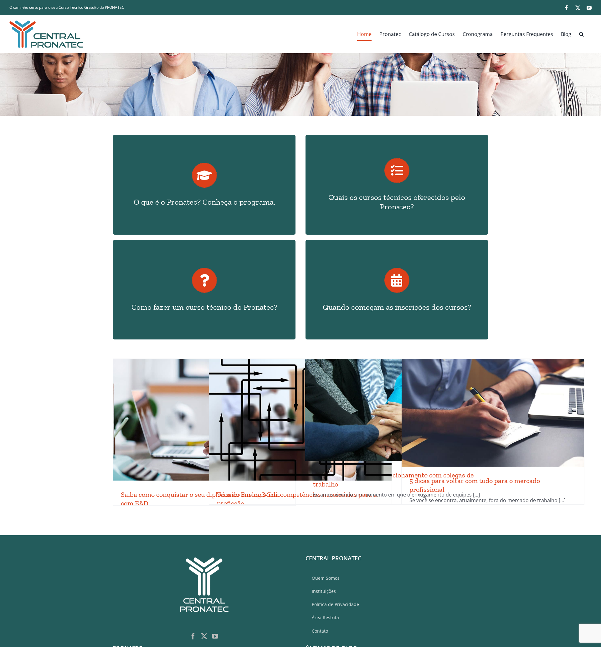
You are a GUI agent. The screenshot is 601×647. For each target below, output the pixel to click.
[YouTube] (215, 636)
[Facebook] (193, 636)
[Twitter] (204, 636)
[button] (581, 34)
